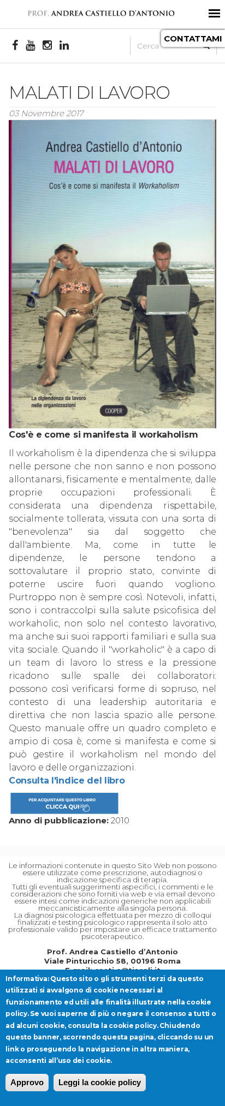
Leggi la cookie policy (99, 1082)
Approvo (27, 1082)
